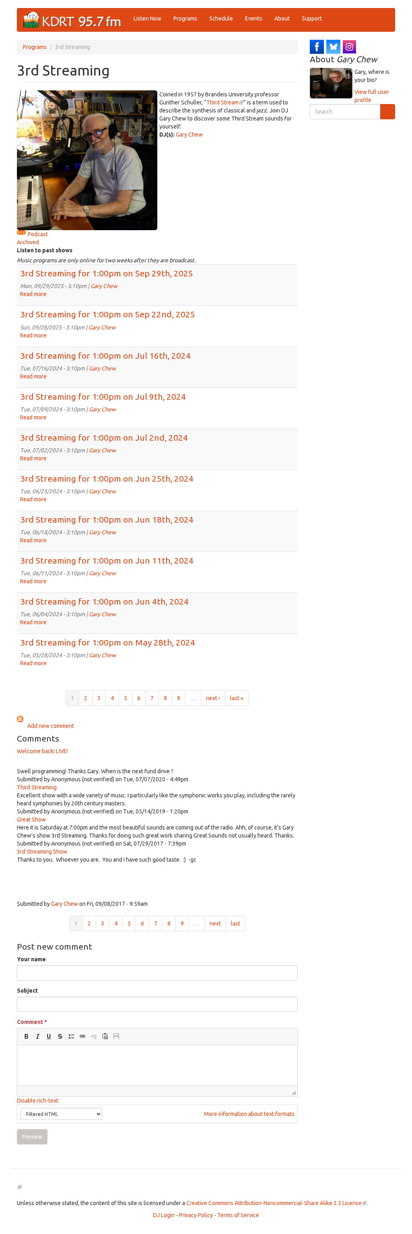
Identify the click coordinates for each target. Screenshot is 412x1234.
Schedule (221, 18)
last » (236, 698)
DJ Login (164, 1215)
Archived (28, 242)
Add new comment (50, 726)
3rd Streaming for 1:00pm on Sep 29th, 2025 (106, 273)
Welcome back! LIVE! (42, 751)
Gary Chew (189, 134)
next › (213, 698)
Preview (32, 1137)
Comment (32, 1022)
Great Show (31, 819)
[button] (26, 1036)
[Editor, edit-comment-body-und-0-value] (157, 1065)
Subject (27, 990)
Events (253, 18)
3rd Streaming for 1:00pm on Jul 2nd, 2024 (104, 437)
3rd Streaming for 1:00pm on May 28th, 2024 (107, 642)
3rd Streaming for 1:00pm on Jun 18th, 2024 (107, 519)
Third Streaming (37, 787)
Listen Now (147, 18)
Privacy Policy (196, 1215)
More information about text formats (249, 1114)
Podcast (38, 234)
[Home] (75, 20)
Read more (33, 294)
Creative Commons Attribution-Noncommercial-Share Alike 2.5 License (276, 1203)
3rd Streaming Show (42, 851)
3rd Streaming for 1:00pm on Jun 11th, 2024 (107, 560)
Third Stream (224, 102)
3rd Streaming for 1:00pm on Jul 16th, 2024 (105, 355)
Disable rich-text (37, 1100)
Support (312, 18)
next (215, 923)
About (282, 18)
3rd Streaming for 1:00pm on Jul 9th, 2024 (103, 396)
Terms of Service (238, 1215)
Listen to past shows (44, 250)
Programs (185, 18)
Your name (31, 959)
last (235, 923)
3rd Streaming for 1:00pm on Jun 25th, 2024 (107, 478)
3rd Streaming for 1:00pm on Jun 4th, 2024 (104, 601)
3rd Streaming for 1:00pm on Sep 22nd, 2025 (107, 314)
